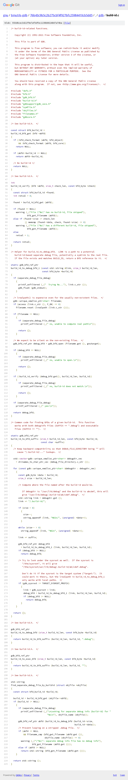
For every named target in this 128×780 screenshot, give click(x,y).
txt (115, 775)
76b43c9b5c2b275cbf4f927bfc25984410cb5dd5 (61, 15)
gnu (5, 15)
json (122, 775)
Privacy (27, 775)
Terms (36, 775)
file (67, 23)
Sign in (121, 4)
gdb (101, 15)
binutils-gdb (19, 15)
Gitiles (19, 775)
